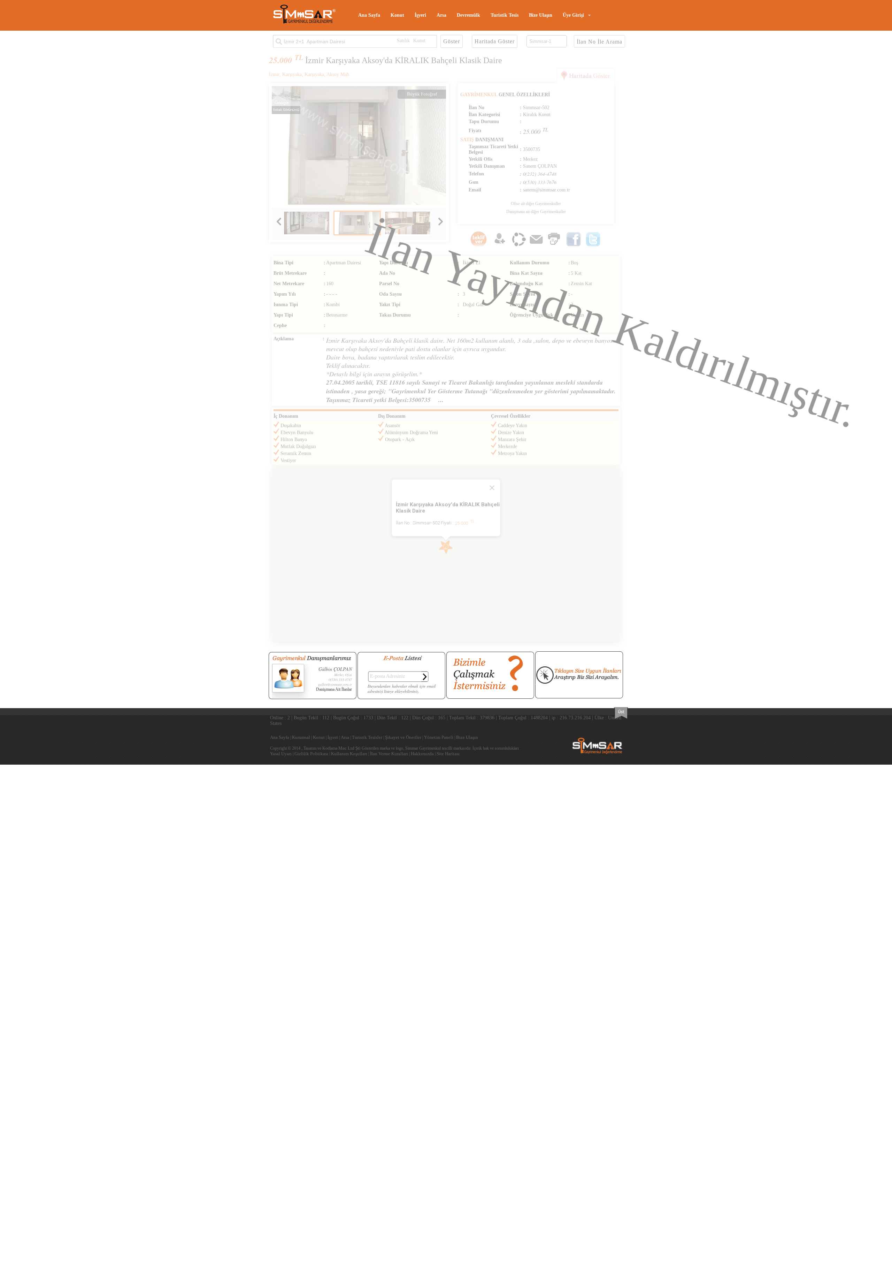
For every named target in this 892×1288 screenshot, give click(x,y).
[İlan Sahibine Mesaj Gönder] (536, 246)
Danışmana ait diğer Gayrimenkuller (536, 211)
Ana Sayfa (369, 15)
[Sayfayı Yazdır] (554, 246)
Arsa (441, 15)
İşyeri (420, 15)
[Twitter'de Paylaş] (593, 246)
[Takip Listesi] (500, 246)
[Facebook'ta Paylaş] (573, 246)
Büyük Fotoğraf (422, 94)
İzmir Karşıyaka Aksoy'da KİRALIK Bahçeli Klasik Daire (403, 60)
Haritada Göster (495, 41)
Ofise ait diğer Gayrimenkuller (536, 203)
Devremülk (468, 15)
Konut (397, 15)
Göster (451, 41)
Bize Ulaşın (540, 15)
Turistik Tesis (504, 15)
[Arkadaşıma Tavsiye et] (519, 246)
